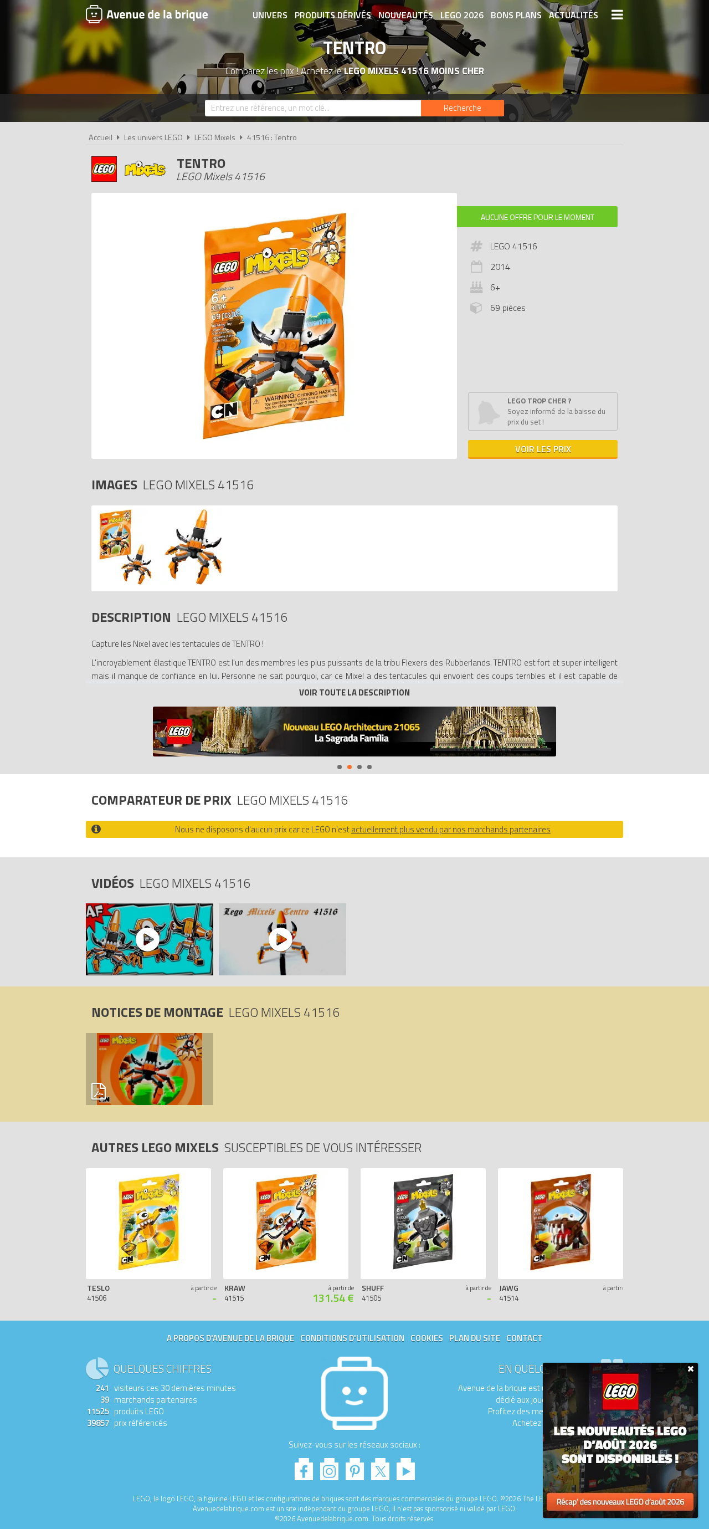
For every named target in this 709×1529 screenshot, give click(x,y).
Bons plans (516, 15)
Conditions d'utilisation (352, 1338)
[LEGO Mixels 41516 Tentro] (125, 582)
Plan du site (474, 1338)
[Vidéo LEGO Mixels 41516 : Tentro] (149, 939)
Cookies (426, 1338)
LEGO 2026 (462, 15)
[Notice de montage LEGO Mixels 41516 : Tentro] (149, 1069)
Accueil (100, 137)
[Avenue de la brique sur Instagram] (329, 1466)
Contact (524, 1338)
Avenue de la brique (147, 14)
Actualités (573, 15)
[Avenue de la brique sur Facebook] (304, 1466)
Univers (270, 15)
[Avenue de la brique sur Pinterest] (355, 1466)
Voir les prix (543, 449)
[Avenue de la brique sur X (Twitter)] (380, 1466)
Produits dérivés (333, 15)
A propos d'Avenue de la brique (230, 1338)
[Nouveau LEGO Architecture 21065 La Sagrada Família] (354, 733)
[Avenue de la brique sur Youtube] (406, 1466)
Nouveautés (405, 15)
